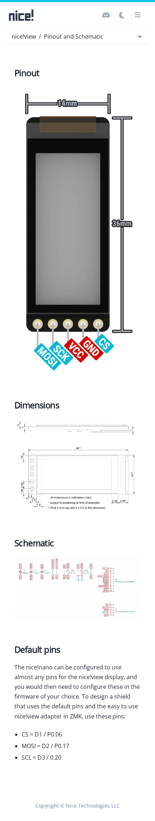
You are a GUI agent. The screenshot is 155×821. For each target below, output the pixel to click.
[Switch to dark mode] (106, 15)
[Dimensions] (77, 466)
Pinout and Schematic (73, 36)
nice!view (24, 36)
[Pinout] (77, 231)
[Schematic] (77, 588)
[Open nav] (137, 15)
